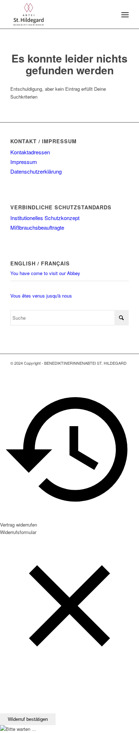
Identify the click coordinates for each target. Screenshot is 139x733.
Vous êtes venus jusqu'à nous (41, 295)
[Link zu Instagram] (123, 370)
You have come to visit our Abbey (45, 273)
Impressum (23, 161)
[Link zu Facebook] (112, 370)
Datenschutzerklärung (36, 171)
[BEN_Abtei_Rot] (57, 14)
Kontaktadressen (30, 152)
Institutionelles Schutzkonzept (44, 217)
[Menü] (124, 14)
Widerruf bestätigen (28, 719)
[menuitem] (124, 14)
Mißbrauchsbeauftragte (37, 227)
